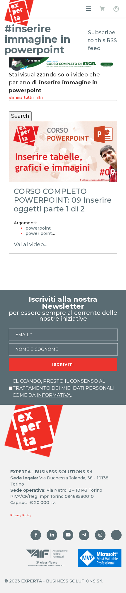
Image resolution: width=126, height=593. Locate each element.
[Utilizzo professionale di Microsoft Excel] (35, 535)
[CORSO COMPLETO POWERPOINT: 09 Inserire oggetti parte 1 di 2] (63, 151)
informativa (54, 395)
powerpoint (38, 228)
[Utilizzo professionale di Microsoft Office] (68, 535)
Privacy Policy (20, 515)
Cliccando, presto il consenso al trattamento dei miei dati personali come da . (63, 388)
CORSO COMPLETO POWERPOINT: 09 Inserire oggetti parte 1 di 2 (63, 200)
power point (38, 233)
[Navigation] (88, 9)
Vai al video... (30, 244)
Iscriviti (63, 364)
